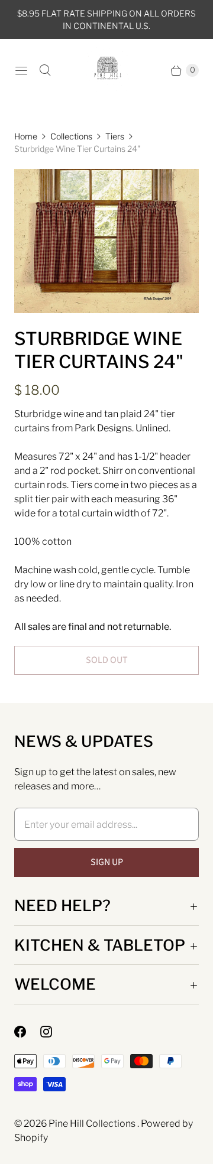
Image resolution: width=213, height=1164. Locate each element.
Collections (71, 136)
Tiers (114, 136)
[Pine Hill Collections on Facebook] (27, 1032)
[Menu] (21, 70)
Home (25, 136)
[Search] (45, 70)
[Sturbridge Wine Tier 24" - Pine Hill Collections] (106, 241)
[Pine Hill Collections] (107, 70)
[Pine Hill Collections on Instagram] (53, 1032)
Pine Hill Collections (93, 1123)
